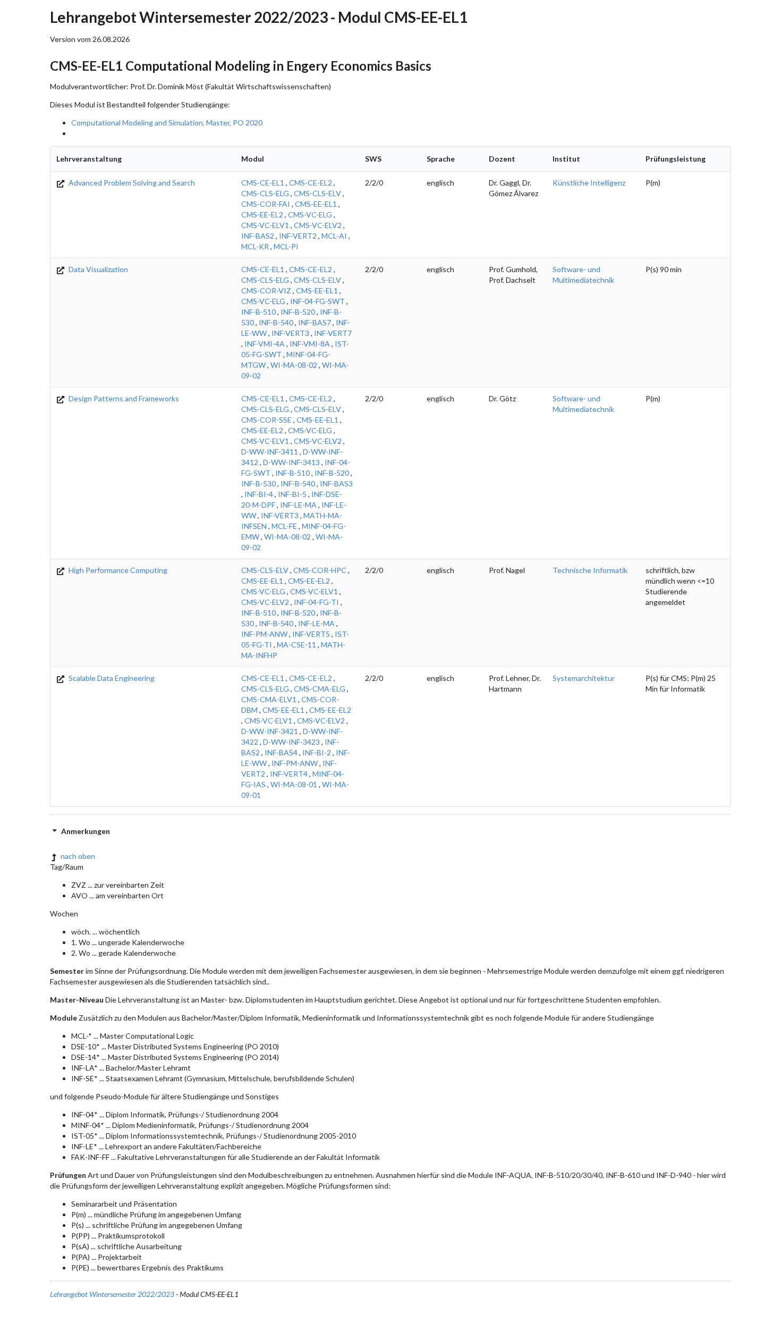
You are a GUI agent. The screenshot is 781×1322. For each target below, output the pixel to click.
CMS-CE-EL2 (310, 182)
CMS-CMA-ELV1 (268, 699)
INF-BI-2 (316, 752)
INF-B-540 (276, 322)
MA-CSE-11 (296, 644)
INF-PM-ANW (264, 633)
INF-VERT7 (333, 333)
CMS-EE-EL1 (316, 203)
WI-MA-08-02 (293, 364)
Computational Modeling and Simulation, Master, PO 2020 (166, 122)
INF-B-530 (258, 483)
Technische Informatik (590, 570)
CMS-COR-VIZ (266, 290)
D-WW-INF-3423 (291, 741)
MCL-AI (334, 235)
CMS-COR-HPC (319, 570)
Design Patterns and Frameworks (123, 398)
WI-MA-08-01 (293, 784)
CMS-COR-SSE (266, 419)
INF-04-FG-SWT (317, 301)
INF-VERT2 (298, 235)
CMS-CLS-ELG (265, 193)
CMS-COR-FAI (265, 203)
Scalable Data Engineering (111, 678)
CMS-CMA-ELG (319, 688)
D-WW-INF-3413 (291, 462)
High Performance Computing (117, 570)
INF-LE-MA (298, 504)
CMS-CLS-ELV (317, 193)
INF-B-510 (258, 311)
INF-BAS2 (257, 235)
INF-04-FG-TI (316, 602)
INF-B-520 (298, 311)
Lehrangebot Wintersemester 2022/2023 (112, 1294)
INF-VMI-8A (310, 343)
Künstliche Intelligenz (589, 182)
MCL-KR (255, 246)
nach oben (78, 856)
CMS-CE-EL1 (262, 182)
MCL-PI (286, 246)
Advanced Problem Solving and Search (131, 182)
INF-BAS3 (336, 483)
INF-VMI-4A (264, 343)
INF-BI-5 (292, 494)
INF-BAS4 (281, 752)
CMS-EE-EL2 (262, 214)
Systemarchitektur (584, 678)
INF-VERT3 (290, 333)
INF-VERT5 (311, 633)
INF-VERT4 (289, 773)
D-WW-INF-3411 (269, 451)
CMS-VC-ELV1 (265, 225)
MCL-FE (284, 526)
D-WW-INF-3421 (269, 731)
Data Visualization (97, 269)
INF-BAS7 (314, 322)
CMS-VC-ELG (310, 214)
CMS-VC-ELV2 (318, 225)
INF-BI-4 (258, 494)
